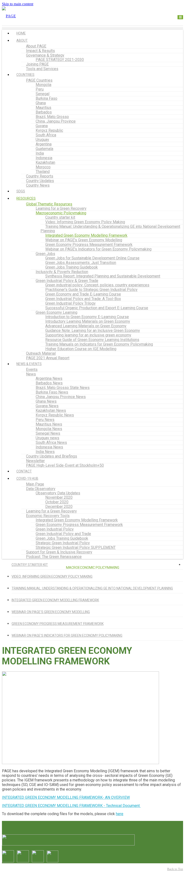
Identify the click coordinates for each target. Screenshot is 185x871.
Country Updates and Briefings (51, 456)
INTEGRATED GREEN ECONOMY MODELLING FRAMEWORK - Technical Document (71, 805)
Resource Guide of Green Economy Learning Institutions (92, 339)
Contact (24, 471)
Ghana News (46, 401)
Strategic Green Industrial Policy (63, 543)
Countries (25, 75)
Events (32, 369)
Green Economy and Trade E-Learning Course (83, 294)
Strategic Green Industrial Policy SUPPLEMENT (76, 547)
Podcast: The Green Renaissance (54, 556)
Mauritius (43, 107)
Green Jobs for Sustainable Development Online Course (92, 258)
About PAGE (36, 46)
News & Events (29, 364)
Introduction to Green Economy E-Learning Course (87, 316)
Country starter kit (60, 217)
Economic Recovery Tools (48, 515)
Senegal (42, 94)
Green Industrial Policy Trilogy (70, 303)
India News (45, 451)
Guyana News (47, 406)
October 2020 (56, 502)
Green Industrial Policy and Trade (63, 533)
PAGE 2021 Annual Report (47, 358)
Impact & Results (40, 50)
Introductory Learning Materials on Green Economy (87, 321)
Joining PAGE (37, 64)
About (22, 40)
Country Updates (40, 180)
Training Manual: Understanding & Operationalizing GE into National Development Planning (110, 228)
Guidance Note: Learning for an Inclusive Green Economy (92, 330)
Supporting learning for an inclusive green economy (88, 335)
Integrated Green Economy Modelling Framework (86, 235)
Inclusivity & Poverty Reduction (62, 271)
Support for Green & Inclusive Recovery (59, 552)
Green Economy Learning (56, 312)
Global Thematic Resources (49, 204)
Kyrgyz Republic (49, 130)
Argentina (44, 144)
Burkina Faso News (52, 392)
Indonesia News (49, 447)
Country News (38, 185)
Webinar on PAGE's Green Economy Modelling (83, 240)
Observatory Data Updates (58, 493)
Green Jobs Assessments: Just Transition (80, 262)
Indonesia (44, 158)
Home (21, 33)
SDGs (20, 191)
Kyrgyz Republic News (55, 415)
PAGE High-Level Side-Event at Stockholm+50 (65, 465)
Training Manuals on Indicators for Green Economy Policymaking (99, 344)
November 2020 (59, 497)
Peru (40, 89)
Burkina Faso (46, 98)
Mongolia (43, 84)
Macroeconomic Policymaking (61, 213)
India (40, 153)
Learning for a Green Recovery (61, 208)
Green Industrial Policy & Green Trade (67, 280)
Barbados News (49, 383)
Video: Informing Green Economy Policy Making (85, 222)
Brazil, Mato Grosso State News (63, 387)
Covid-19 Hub (27, 478)
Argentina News (49, 378)
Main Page (35, 484)
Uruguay (42, 139)
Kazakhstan (45, 162)
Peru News (45, 419)
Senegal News (48, 433)
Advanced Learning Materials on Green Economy (85, 326)
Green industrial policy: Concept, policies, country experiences (97, 285)
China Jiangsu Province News (61, 396)
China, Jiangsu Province (56, 121)
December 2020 (59, 506)
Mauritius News (49, 424)
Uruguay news (47, 438)
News (31, 374)
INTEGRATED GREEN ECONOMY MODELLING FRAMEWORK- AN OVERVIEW (66, 797)
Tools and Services (42, 68)
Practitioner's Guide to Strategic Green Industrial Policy (91, 289)
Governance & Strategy (45, 55)
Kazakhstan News (51, 410)
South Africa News (51, 442)
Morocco (43, 167)
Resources (26, 198)
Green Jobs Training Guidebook (71, 267)
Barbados (44, 112)
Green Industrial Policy (55, 529)
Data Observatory (40, 488)
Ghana (41, 103)
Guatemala (44, 148)
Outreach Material (41, 353)
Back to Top (175, 869)
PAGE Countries (39, 80)
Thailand (43, 171)
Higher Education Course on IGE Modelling (80, 349)
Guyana (42, 126)
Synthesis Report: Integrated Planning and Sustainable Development (102, 276)
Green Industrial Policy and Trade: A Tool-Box (83, 298)
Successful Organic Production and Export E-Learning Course (96, 308)
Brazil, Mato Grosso (52, 116)
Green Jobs (45, 253)
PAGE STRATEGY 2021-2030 (60, 59)
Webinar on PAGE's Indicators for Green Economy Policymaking (98, 249)
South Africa (46, 135)
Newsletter (35, 460)
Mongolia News (49, 428)
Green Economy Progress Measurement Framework (88, 244)
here (119, 814)
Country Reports (39, 176)
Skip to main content (17, 4)
